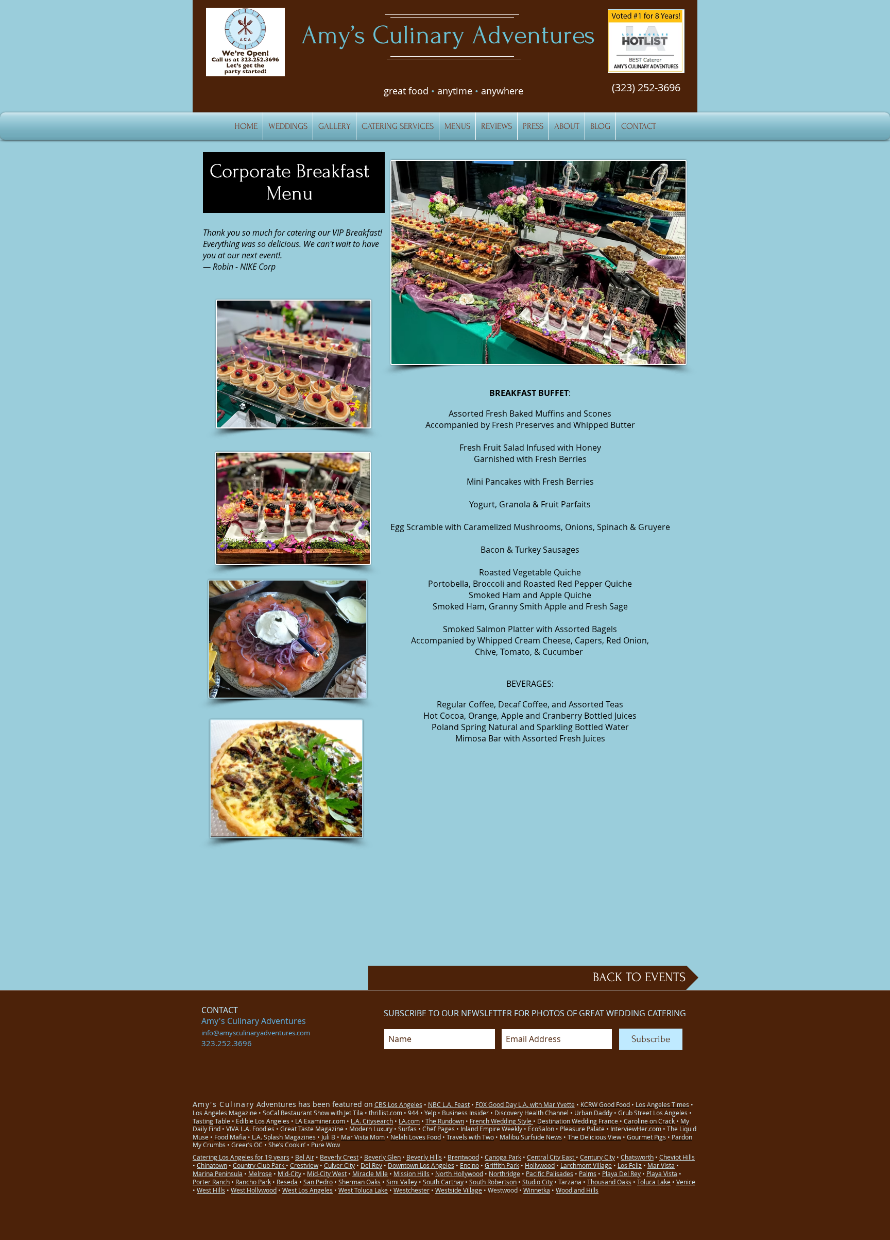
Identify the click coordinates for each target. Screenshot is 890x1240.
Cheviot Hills (677, 1157)
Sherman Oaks (359, 1182)
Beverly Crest (339, 1157)
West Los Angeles (307, 1190)
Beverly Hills (424, 1157)
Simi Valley (401, 1182)
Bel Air (304, 1157)
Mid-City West (327, 1173)
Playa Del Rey (621, 1173)
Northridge (504, 1173)
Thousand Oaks (609, 1182)
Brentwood (463, 1157)
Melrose (260, 1173)
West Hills (211, 1190)
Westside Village (458, 1190)
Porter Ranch (211, 1182)
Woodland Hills (577, 1190)
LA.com (409, 1121)
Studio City (537, 1182)
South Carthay (443, 1182)
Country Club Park (259, 1165)
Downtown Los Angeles (421, 1165)
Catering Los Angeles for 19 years (241, 1157)
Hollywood (540, 1165)
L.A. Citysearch (372, 1121)
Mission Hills (411, 1173)
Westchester (411, 1190)
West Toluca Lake (363, 1190)
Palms (587, 1173)
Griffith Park (502, 1165)
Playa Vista (661, 1173)
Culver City (339, 1165)
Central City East (551, 1157)
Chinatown (212, 1165)
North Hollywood (459, 1173)
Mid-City (289, 1173)
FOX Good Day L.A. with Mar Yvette (525, 1104)
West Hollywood (254, 1190)
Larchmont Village (586, 1165)
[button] (646, 41)
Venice (685, 1182)
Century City (597, 1157)
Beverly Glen (382, 1157)
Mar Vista (661, 1165)
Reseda (287, 1182)
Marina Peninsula (218, 1173)
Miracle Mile (370, 1173)
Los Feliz (630, 1165)
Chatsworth (637, 1157)
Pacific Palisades (549, 1173)
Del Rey (371, 1165)
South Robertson (493, 1182)
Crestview (304, 1165)
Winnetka (536, 1190)
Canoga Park (503, 1157)
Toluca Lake (654, 1182)
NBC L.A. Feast (449, 1104)
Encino (469, 1165)
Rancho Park (253, 1182)
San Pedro (318, 1182)
